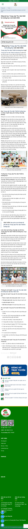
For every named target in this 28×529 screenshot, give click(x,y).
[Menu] (2, 4)
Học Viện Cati (15, 291)
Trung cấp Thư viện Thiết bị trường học (12, 50)
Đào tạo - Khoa (4, 445)
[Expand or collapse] (25, 42)
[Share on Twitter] (13, 357)
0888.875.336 (9, 430)
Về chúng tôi (4, 441)
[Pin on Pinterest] (17, 357)
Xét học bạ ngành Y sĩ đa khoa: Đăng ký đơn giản (16, 397)
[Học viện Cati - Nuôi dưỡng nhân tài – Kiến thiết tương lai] (15, 4)
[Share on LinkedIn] (20, 357)
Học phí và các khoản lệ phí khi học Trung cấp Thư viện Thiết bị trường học (14, 224)
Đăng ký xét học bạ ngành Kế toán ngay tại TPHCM (14, 389)
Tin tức (2, 450)
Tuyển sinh (3, 443)
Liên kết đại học (4, 448)
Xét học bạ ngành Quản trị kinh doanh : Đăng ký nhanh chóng (15, 385)
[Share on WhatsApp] (8, 357)
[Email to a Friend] (15, 357)
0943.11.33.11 (8, 427)
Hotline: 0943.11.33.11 (14, 1)
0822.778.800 (11, 432)
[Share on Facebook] (10, 357)
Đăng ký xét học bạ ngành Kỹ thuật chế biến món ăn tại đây (16, 394)
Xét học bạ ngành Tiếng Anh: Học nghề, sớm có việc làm (15, 381)
